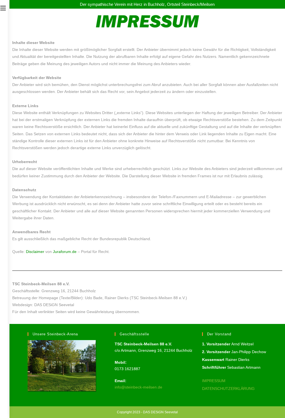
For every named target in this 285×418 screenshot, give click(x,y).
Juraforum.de (65, 251)
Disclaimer (35, 251)
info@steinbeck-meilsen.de (138, 387)
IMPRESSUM (213, 380)
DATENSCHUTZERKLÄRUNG (228, 388)
